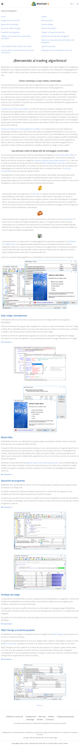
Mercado (36, 194)
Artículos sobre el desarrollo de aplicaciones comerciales (17, 51)
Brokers (40, 719)
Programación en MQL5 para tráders (15, 109)
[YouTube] (43, 727)
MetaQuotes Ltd (41, 738)
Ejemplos (37, 160)
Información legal (52, 738)
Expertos (45, 160)
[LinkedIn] (40, 727)
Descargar (30, 719)
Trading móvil (30, 716)
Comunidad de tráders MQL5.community (16, 46)
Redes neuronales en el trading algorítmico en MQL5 (21, 129)
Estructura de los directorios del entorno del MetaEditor (57, 41)
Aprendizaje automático (58, 160)
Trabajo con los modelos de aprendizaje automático (16, 37)
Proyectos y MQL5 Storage (10, 28)
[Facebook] (36, 727)
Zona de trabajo (47, 24)
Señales (51, 716)
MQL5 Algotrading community (53, 163)
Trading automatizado (65, 716)
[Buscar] (77, 3)
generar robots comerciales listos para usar (42, 463)
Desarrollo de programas (10, 32)
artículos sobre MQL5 (66, 155)
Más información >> (7, 342)
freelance (69, 219)
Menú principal (47, 20)
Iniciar (3, 16)
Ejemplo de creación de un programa (55, 36)
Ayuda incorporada (48, 46)
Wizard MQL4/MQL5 (48, 28)
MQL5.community (9, 643)
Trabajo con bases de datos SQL (53, 32)
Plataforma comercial (14, 716)
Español (71, 4)
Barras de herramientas (9, 24)
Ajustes (44, 16)
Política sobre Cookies (60, 743)
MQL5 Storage (57, 634)
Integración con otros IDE (10, 20)
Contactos (50, 719)
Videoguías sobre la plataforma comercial (56, 50)
